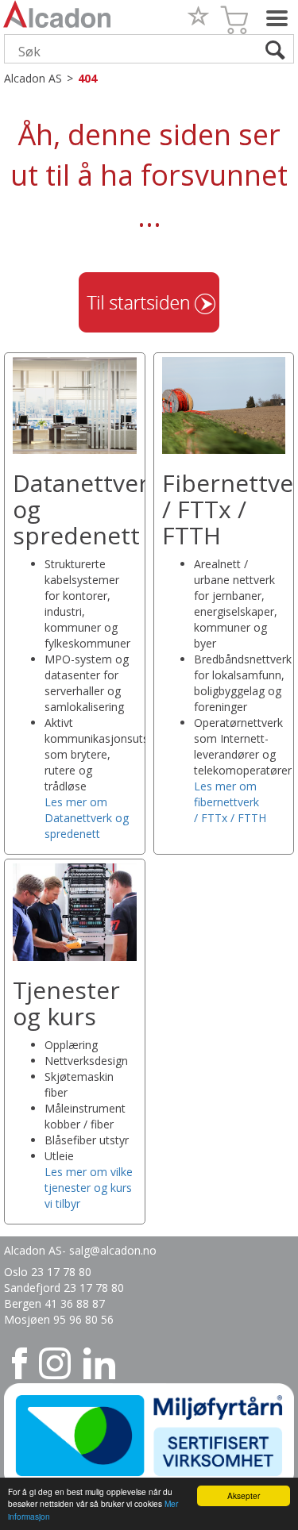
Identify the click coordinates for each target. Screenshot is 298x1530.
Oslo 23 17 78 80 (47, 1271)
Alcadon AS (33, 78)
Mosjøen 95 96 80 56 (59, 1319)
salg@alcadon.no (113, 1250)
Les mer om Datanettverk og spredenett (87, 817)
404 (87, 78)
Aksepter (243, 1495)
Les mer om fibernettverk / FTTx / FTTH (230, 801)
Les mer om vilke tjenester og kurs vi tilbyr (89, 1187)
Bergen (24, 1303)
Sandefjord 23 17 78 (57, 1287)
